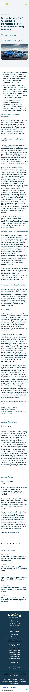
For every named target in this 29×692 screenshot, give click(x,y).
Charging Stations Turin (14, 656)
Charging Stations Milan (15, 648)
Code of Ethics (22, 679)
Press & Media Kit (14, 634)
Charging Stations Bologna (14, 654)
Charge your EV (14, 636)
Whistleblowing (24, 681)
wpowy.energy (14, 532)
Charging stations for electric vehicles (14, 638)
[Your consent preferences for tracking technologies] (26, 689)
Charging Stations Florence (14, 658)
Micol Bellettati (10, 35)
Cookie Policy (14, 679)
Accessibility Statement (14, 683)
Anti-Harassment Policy (7, 681)
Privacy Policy (7, 679)
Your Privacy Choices (12, 687)
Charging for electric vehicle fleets (14, 641)
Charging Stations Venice (14, 652)
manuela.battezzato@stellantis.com (13, 411)
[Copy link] (20, 543)
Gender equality (16, 681)
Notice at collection (7, 690)
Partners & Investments (9, 40)
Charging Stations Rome (14, 650)
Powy (21, 40)
